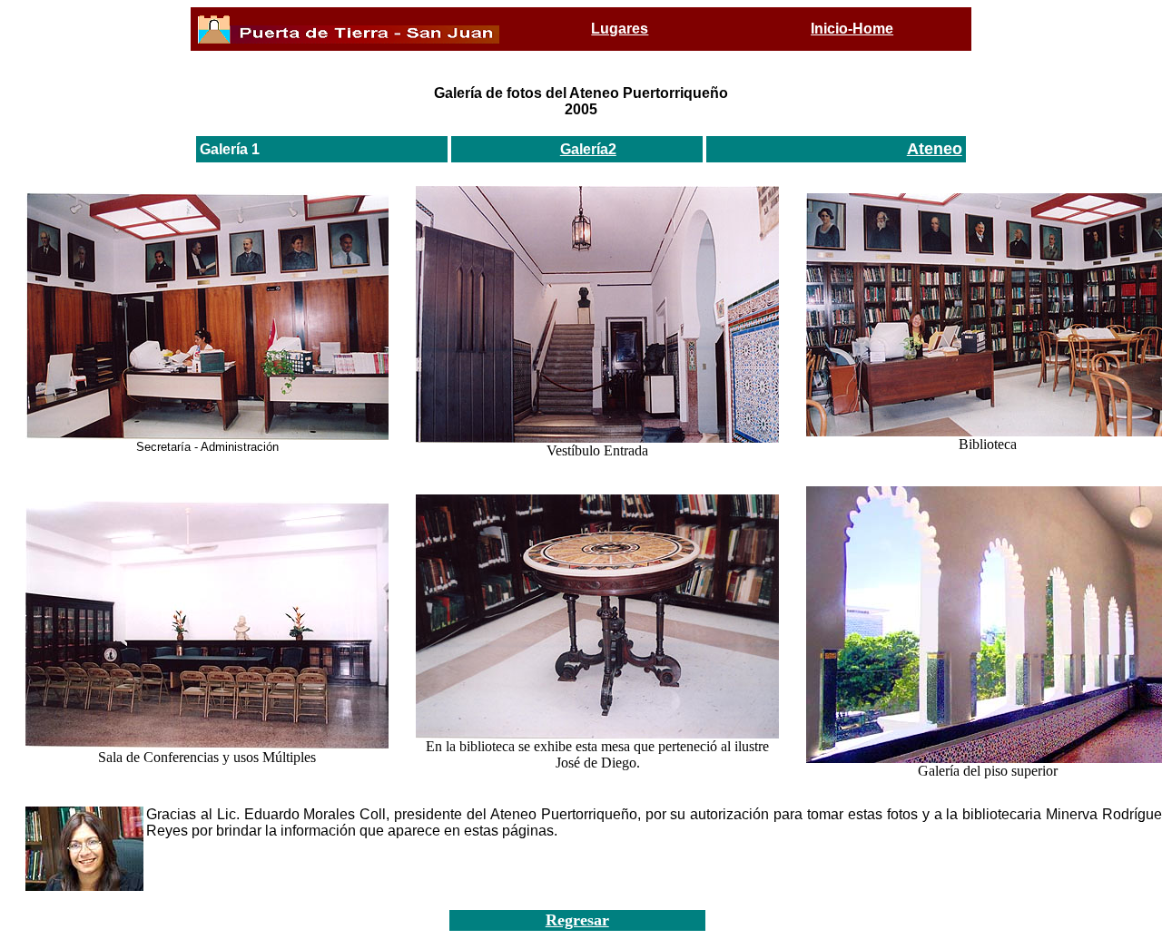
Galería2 (588, 149)
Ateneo (934, 149)
